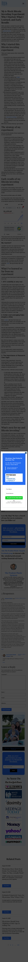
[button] (14, 478)
